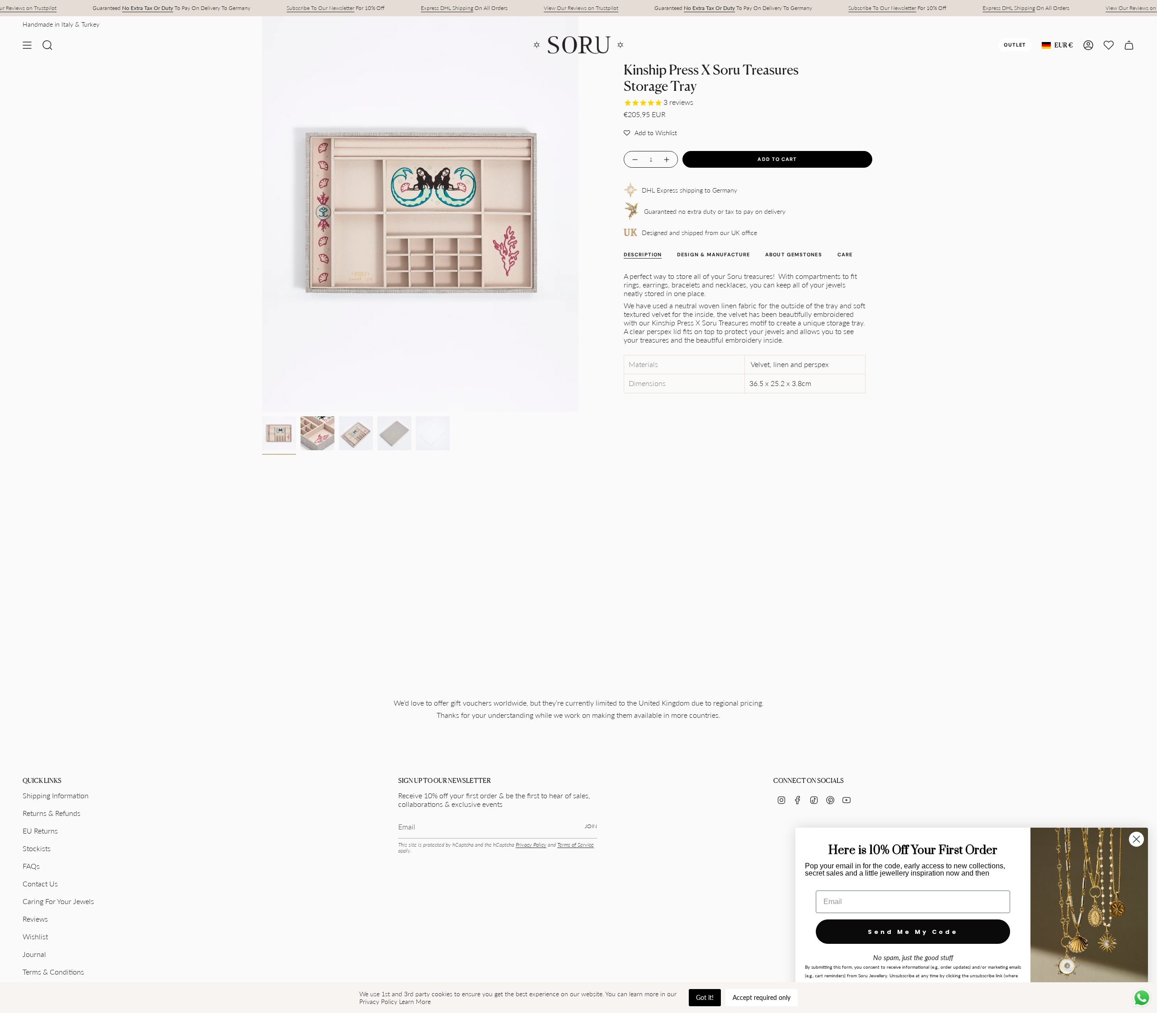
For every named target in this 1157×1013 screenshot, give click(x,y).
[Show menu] (27, 45)
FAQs (31, 866)
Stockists (37, 848)
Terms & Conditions (53, 971)
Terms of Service (575, 844)
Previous (262, 214)
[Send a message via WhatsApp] (1141, 997)
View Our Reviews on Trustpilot (581, 8)
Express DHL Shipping (447, 8)
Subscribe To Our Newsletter (320, 8)
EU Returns (40, 830)
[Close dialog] (1136, 839)
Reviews (35, 918)
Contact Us (40, 883)
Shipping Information (56, 795)
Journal (34, 954)
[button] (650, 132)
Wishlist (35, 936)
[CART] (1129, 45)
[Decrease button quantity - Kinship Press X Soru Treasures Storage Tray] (634, 159)
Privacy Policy (531, 844)
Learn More (415, 1001)
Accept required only (761, 997)
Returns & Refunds (51, 813)
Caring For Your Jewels (58, 901)
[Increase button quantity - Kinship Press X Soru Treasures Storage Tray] (667, 159)
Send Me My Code (913, 932)
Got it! (705, 997)
